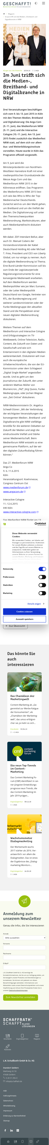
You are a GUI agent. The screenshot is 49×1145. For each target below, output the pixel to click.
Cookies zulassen (24, 611)
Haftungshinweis (9, 1096)
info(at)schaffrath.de (14, 1081)
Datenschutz (8, 1100)
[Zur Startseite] (17, 4)
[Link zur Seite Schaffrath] (4, 13)
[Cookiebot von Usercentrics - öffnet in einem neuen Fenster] (35, 524)
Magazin (37, 1039)
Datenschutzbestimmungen (18, 990)
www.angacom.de (13, 491)
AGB (5, 1091)
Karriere (7, 1050)
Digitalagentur (22, 1039)
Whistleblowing (9, 1106)
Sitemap (6, 1120)
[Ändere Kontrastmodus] (36, 3)
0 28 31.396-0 (11, 1078)
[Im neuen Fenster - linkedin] (11, 1130)
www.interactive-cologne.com (19, 511)
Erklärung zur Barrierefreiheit (14, 1116)
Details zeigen (34, 603)
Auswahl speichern (24, 619)
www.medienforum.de (15, 487)
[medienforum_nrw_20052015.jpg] (24, 45)
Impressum (7, 1110)
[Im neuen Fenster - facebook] (5, 1130)
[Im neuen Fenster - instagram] (18, 1130)
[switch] (42, 577)
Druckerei (8, 1039)
